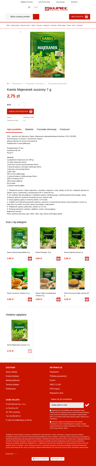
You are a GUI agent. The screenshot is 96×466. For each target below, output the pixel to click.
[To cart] (30, 259)
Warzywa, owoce (25, 25)
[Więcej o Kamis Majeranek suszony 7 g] (19, 330)
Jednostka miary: (13, 120)
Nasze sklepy (11, 372)
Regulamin (54, 372)
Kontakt (74, 2)
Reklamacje (11, 389)
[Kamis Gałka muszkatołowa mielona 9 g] (48, 279)
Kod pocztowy (44, 2)
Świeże (33, 25)
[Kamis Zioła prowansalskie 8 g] (19, 238)
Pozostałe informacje (46, 129)
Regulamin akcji (56, 393)
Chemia (69, 25)
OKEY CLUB (55, 385)
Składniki (29, 129)
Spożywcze (46, 25)
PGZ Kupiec (55, 389)
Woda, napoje (61, 25)
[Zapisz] (87, 405)
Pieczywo (39, 25)
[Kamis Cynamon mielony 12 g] (19, 279)
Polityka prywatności (58, 376)
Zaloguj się (60, 2)
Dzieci (74, 25)
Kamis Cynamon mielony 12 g (18, 293)
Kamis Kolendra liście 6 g (73, 252)
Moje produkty (15, 25)
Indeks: (9, 117)
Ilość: (9, 105)
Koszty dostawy (12, 376)
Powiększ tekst (58, 459)
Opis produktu (14, 129)
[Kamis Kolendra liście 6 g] (76, 238)
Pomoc (53, 380)
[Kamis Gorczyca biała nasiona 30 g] (76, 279)
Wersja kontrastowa (41, 459)
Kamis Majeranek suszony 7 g (18, 345)
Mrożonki (54, 25)
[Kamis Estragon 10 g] (48, 238)
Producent (65, 129)
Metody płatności (13, 380)
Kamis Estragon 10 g (43, 252)
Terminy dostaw (26, 2)
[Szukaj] (36, 16)
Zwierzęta (79, 25)
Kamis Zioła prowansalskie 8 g (18, 252)
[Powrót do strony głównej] (8, 84)
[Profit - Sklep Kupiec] (56, 8)
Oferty (8, 25)
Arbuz (15, 454)
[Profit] (34, 8)
